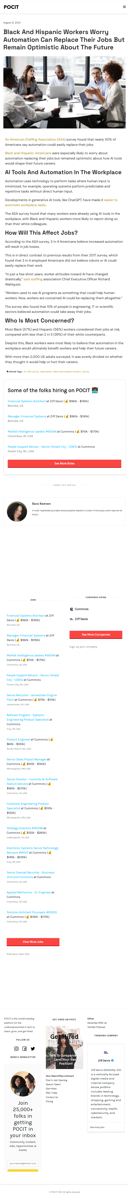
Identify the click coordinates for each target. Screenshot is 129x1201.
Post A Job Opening (56, 1080)
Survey (85, 371)
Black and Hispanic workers (67, 371)
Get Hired (51, 1088)
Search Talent (53, 1084)
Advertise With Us (97, 1022)
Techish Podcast (96, 1027)
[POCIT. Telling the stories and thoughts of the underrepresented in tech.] (11, 7)
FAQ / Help (51, 1092)
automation (46, 371)
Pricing (49, 1101)
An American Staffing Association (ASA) (35, 139)
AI (25, 371)
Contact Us (52, 1097)
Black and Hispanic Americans (28, 153)
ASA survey (33, 371)
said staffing (33, 279)
